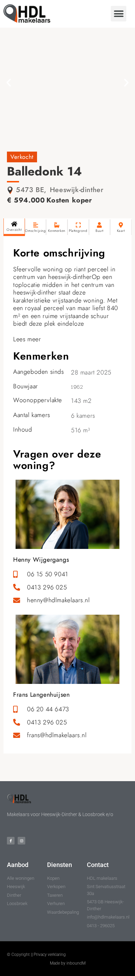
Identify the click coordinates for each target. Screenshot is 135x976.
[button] (118, 13)
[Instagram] (21, 840)
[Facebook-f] (11, 840)
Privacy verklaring (50, 954)
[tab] (14, 227)
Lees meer (27, 339)
